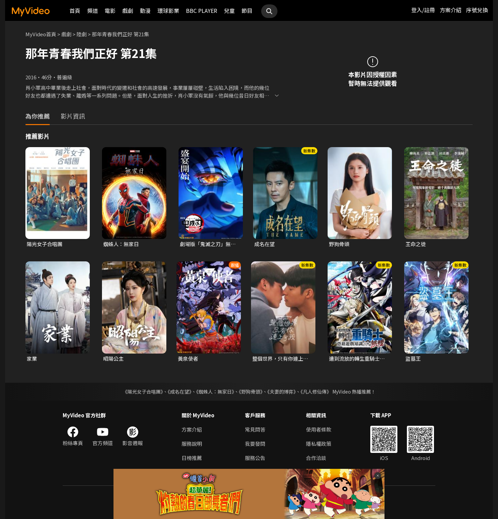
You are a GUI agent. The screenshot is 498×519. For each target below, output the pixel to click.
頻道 (92, 10)
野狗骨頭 (339, 243)
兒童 (229, 10)
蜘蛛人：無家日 (121, 243)
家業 (32, 358)
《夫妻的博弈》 (281, 391)
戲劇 (127, 10)
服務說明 (192, 443)
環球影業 (168, 10)
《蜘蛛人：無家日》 (215, 391)
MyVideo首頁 (40, 34)
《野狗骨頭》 (251, 391)
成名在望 (264, 243)
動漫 (145, 10)
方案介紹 (450, 10)
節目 (247, 10)
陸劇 (82, 34)
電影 (110, 10)
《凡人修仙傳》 (315, 391)
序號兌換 (477, 10)
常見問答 (255, 429)
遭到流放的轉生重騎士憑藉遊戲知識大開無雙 (357, 358)
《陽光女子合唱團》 (143, 391)
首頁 (74, 10)
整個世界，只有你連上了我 (280, 358)
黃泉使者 (188, 358)
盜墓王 (413, 358)
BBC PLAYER (201, 10)
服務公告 (255, 457)
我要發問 (255, 443)
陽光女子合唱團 (44, 243)
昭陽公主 (113, 358)
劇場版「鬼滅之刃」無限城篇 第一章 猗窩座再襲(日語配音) (208, 244)
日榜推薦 (192, 457)
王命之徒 (416, 243)
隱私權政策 (318, 443)
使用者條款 (318, 429)
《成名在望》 (179, 391)
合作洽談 (316, 457)
